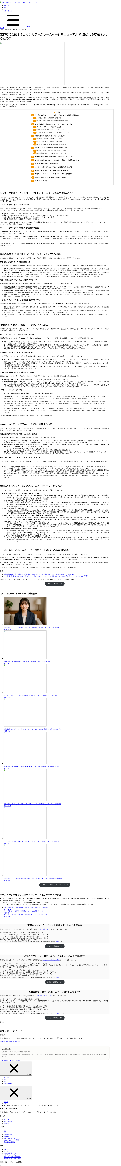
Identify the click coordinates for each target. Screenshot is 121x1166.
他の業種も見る (15, 1041)
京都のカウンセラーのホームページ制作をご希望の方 (49, 177)
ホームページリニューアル (51, 960)
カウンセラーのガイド (40, 180)
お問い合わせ (8, 11)
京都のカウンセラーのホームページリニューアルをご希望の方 (52, 174)
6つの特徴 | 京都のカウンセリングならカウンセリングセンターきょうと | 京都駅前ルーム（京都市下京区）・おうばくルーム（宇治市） (47, 576)
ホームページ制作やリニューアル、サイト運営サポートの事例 (52, 167)
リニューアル (8, 1119)
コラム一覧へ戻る (6, 1060)
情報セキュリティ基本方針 (12, 1157)
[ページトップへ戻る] (0, 1165)
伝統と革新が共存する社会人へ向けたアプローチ (50, 129)
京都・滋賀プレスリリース (12, 1138)
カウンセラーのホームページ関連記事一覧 (54, 885)
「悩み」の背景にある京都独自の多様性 (47, 118)
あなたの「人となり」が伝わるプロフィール (49, 138)
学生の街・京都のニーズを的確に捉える (47, 127)
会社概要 (6, 1136)
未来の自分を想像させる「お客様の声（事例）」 (50, 144)
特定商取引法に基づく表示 (12, 1158)
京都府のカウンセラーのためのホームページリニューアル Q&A (52, 156)
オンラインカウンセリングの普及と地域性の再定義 (51, 120)
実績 (5, 7)
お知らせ (6, 1149)
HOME (6, 1102)
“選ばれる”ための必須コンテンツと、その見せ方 (48, 136)
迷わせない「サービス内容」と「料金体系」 (49, 141)
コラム (2, 28)
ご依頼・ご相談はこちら (55, 583)
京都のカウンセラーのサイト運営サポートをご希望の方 (50, 170)
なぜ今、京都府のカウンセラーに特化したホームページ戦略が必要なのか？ (56, 115)
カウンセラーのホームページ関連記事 (45, 163)
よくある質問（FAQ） (11, 1153)
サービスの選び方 (9, 1142)
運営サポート (8, 1121)
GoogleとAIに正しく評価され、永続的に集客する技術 (49, 147)
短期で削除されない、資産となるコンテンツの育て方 (51, 153)
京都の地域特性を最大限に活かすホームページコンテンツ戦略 (52, 124)
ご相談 (57, 941)
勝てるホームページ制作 (44, 995)
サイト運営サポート (44, 929)
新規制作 (6, 1123)
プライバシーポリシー (11, 1155)
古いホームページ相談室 (11, 1140)
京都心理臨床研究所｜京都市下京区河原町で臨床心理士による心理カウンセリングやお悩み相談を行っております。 (40, 574)
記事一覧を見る (5, 1041)
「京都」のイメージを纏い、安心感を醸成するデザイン (52, 132)
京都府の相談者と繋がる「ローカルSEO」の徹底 (50, 150)
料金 (5, 9)
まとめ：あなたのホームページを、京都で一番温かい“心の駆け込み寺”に (55, 160)
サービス (6, 5)
